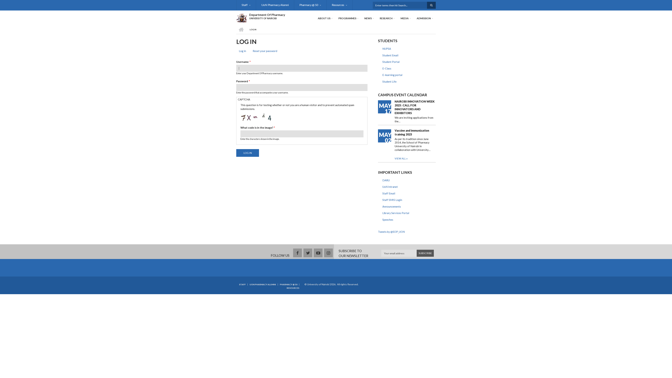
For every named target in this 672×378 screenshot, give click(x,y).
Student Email (390, 55)
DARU (386, 180)
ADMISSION (424, 18)
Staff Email (388, 193)
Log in (244, 51)
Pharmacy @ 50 (308, 4)
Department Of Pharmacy (267, 15)
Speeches (387, 219)
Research (386, 18)
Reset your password (265, 50)
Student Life (389, 81)
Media (405, 18)
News (368, 18)
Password (242, 81)
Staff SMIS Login (392, 199)
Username (242, 61)
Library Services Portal (395, 213)
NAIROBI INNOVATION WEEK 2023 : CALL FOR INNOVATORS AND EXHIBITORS (415, 107)
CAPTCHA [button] (244, 99)
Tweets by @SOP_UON (391, 231)
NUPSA (386, 48)
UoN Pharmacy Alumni (275, 4)
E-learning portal (392, 74)
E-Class (386, 68)
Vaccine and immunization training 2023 (412, 132)
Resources (338, 4)
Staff (245, 4)
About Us (324, 18)
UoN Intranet (390, 186)
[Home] (241, 17)
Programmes (347, 18)
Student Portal (391, 61)
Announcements (391, 206)
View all (400, 158)
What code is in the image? (256, 127)
